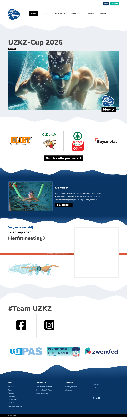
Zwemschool (58, 14)
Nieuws (11, 387)
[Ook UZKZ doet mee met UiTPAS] (25, 351)
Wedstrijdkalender (71, 387)
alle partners (62, 158)
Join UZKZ (63, 205)
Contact (103, 14)
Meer (107, 109)
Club (44, 14)
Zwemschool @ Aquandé (45, 390)
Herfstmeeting (25, 238)
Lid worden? (12, 400)
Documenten (12, 393)
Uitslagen (68, 390)
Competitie (75, 14)
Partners (91, 14)
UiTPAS (11, 403)
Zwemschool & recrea (44, 387)
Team (10, 390)
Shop (106, 4)
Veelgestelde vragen (15, 406)
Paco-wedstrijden (42, 393)
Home (33, 14)
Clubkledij (11, 396)
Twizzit (113, 4)
